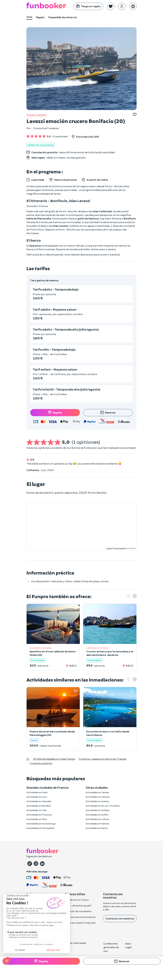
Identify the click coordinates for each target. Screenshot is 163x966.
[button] (110, 6)
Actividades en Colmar (97, 819)
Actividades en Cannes (97, 792)
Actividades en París (37, 792)
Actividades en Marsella (38, 801)
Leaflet (109, 548)
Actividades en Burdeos (38, 805)
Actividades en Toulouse (39, 814)
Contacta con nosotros (120, 918)
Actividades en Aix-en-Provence (103, 805)
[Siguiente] (135, 596)
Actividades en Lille (36, 810)
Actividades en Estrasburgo (41, 823)
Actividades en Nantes (97, 823)
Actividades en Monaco (98, 796)
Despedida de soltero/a (62, 17)
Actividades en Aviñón (97, 814)
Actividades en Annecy (97, 801)
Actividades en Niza (36, 819)
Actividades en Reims (97, 828)
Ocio (29, 16)
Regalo (40, 17)
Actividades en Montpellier (40, 828)
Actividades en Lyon (36, 796)
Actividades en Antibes (98, 810)
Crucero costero (36, 114)
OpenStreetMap (120, 548)
